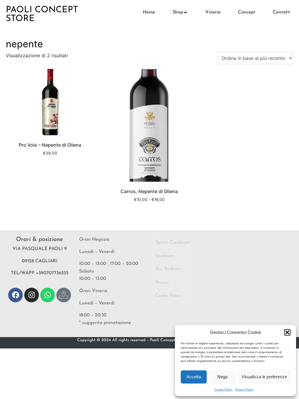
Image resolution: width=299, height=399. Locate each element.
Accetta (193, 376)
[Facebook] (15, 295)
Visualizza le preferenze (264, 376)
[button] (287, 332)
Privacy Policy (244, 389)
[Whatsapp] (47, 295)
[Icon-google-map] (63, 295)
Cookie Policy (223, 389)
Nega (222, 376)
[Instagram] (31, 295)
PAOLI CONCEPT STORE (42, 14)
